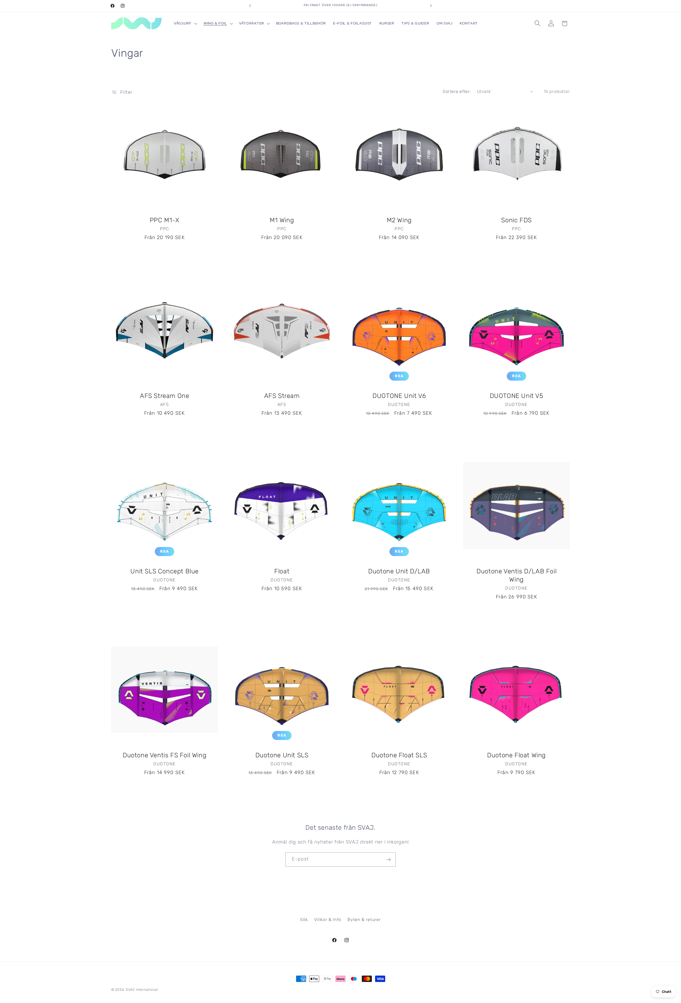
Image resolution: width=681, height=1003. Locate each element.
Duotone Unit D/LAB (399, 571)
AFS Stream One (164, 396)
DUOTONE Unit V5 (516, 396)
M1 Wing (282, 220)
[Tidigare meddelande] (250, 6)
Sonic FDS (516, 220)
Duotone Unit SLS (282, 755)
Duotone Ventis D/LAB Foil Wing (516, 575)
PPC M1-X (164, 220)
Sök (304, 919)
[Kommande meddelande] (431, 6)
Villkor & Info (328, 919)
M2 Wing (399, 220)
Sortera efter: (457, 91)
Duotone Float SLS (399, 755)
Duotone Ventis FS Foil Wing (164, 755)
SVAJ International (142, 990)
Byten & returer (364, 919)
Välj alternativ (164, 253)
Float (281, 571)
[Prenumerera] (388, 859)
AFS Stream (282, 396)
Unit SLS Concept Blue (164, 571)
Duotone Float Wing (516, 755)
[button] (185, 23)
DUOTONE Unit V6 (399, 396)
